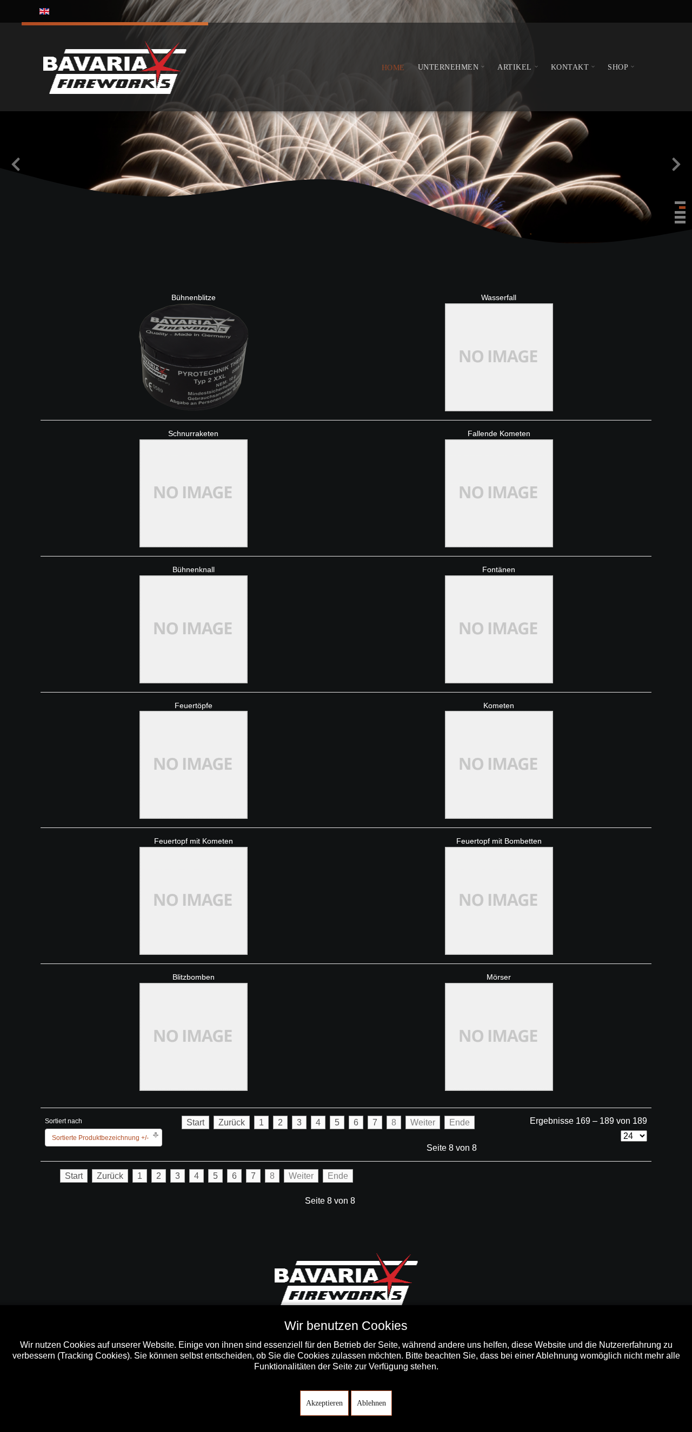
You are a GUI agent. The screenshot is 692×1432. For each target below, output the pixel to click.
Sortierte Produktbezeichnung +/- (100, 1138)
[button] (680, 202)
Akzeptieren (324, 1403)
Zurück (231, 1122)
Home (393, 68)
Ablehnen (371, 1403)
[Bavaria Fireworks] (115, 67)
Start (195, 1122)
